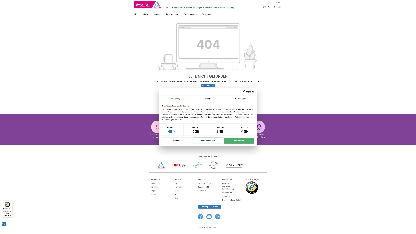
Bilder (153, 183)
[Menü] (11, 202)
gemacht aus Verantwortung (258, 135)
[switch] (196, 131)
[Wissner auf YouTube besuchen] (209, 216)
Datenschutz (226, 196)
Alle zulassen (239, 140)
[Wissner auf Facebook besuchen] (200, 216)
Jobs (176, 191)
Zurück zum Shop (208, 85)
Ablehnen (176, 140)
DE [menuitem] (276, 2)
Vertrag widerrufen (210, 207)
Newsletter (178, 187)
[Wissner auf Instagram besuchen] (217, 216)
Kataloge (154, 187)
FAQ (176, 198)
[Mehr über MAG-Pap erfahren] (234, 165)
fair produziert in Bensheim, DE (157, 135)
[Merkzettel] (269, 7)
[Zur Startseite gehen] (147, 4)
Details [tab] (208, 99)
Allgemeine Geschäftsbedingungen (230, 188)
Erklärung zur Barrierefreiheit (231, 200)
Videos (153, 194)
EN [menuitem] (279, 2)
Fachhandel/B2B (204, 187)
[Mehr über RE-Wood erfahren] (197, 165)
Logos (153, 191)
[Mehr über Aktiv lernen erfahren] (161, 165)
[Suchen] (230, 3)
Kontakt (177, 183)
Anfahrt (177, 194)
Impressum (225, 183)
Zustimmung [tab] (175, 99)
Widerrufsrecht (227, 192)
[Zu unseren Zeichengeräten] (179, 165)
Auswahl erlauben (208, 140)
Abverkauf (202, 191)
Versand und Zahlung (205, 183)
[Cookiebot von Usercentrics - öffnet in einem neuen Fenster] (244, 91)
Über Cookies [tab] (240, 99)
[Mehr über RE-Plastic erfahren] (213, 165)
